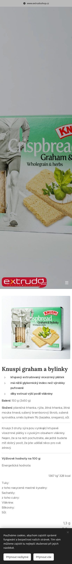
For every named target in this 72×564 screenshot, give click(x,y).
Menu (66, 282)
